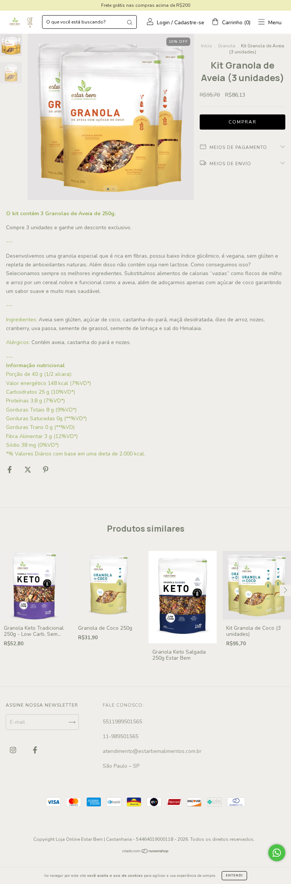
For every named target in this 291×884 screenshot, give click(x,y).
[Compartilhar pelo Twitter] (28, 469)
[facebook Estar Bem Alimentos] (35, 750)
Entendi (234, 875)
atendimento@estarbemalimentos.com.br (152, 751)
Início (206, 46)
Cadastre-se (189, 22)
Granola (226, 46)
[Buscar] (129, 22)
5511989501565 (122, 721)
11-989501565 (120, 736)
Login (163, 22)
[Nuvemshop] (145, 852)
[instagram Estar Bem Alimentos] (14, 750)
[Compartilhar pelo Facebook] (10, 469)
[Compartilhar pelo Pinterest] (45, 469)
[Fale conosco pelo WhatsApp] (276, 852)
